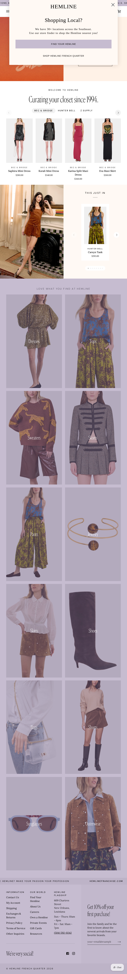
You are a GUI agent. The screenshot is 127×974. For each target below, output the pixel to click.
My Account (13, 902)
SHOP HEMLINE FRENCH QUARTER (63, 56)
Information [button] (15, 892)
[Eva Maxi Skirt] (107, 140)
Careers (34, 911)
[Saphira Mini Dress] (19, 140)
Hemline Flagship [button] (60, 894)
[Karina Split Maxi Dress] (78, 140)
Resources (36, 933)
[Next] (118, 112)
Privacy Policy (14, 922)
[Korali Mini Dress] (49, 140)
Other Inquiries (15, 933)
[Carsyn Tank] (95, 225)
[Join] (117, 941)
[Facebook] (67, 953)
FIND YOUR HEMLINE (63, 44)
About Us (35, 906)
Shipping (11, 908)
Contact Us (12, 897)
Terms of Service (15, 928)
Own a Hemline (39, 917)
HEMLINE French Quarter (27, 968)
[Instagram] (73, 953)
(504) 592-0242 (63, 932)
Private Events (38, 922)
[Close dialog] (112, 4)
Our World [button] (38, 892)
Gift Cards (36, 928)
